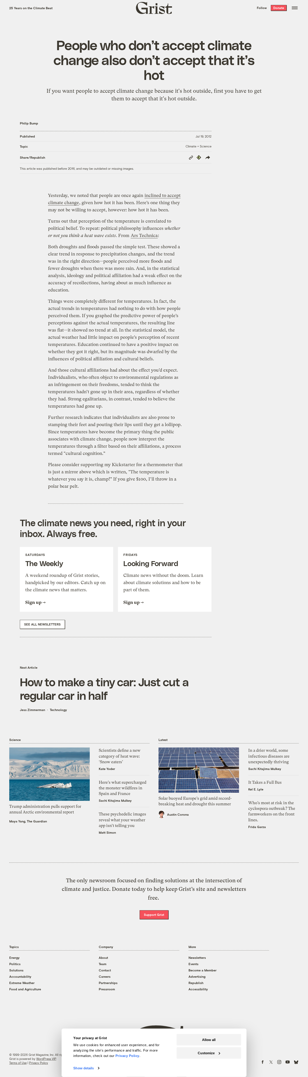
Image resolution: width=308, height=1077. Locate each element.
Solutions (16, 970)
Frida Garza (257, 827)
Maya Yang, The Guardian (28, 821)
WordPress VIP (46, 1059)
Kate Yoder (107, 769)
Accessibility (198, 989)
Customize (206, 1053)
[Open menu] (295, 7)
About (103, 958)
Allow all (209, 1040)
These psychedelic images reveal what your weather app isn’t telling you (122, 820)
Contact (105, 970)
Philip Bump (29, 123)
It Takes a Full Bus (265, 782)
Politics (15, 964)
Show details (83, 1068)
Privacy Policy (38, 1063)
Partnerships (108, 983)
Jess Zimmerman (32, 710)
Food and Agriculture (25, 989)
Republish (195, 983)
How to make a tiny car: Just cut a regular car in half (104, 688)
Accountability (20, 976)
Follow (262, 8)
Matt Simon (107, 832)
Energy (14, 958)
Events (193, 964)
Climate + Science (198, 146)
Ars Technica (144, 235)
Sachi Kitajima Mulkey (115, 800)
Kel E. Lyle (255, 789)
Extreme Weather (21, 983)
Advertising (196, 976)
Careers (104, 976)
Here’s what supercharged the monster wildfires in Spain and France (122, 788)
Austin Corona (178, 814)
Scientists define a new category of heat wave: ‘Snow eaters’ (119, 756)
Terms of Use (18, 1063)
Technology (58, 710)
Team (102, 964)
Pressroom (107, 989)
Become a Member (202, 970)
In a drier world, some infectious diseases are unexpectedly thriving (269, 756)
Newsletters (197, 958)
